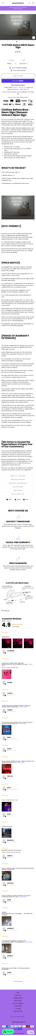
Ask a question (18, 494)
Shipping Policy (18, 998)
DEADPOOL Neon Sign (12, 800)
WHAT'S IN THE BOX (18, 476)
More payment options (18, 85)
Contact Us (18, 995)
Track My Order (18, 1011)
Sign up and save (17, 1016)
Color (11, 60)
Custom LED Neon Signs (12, 667)
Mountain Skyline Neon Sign (13, 852)
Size (23, 60)
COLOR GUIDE (18, 486)
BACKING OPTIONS (18, 479)
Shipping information (18, 483)
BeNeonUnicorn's (20, 451)
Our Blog (18, 1008)
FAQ (18, 992)
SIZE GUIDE (18, 490)
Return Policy (18, 1000)
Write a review (6, 621)
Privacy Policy (18, 1006)
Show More (23, 707)
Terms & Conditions (18, 1003)
